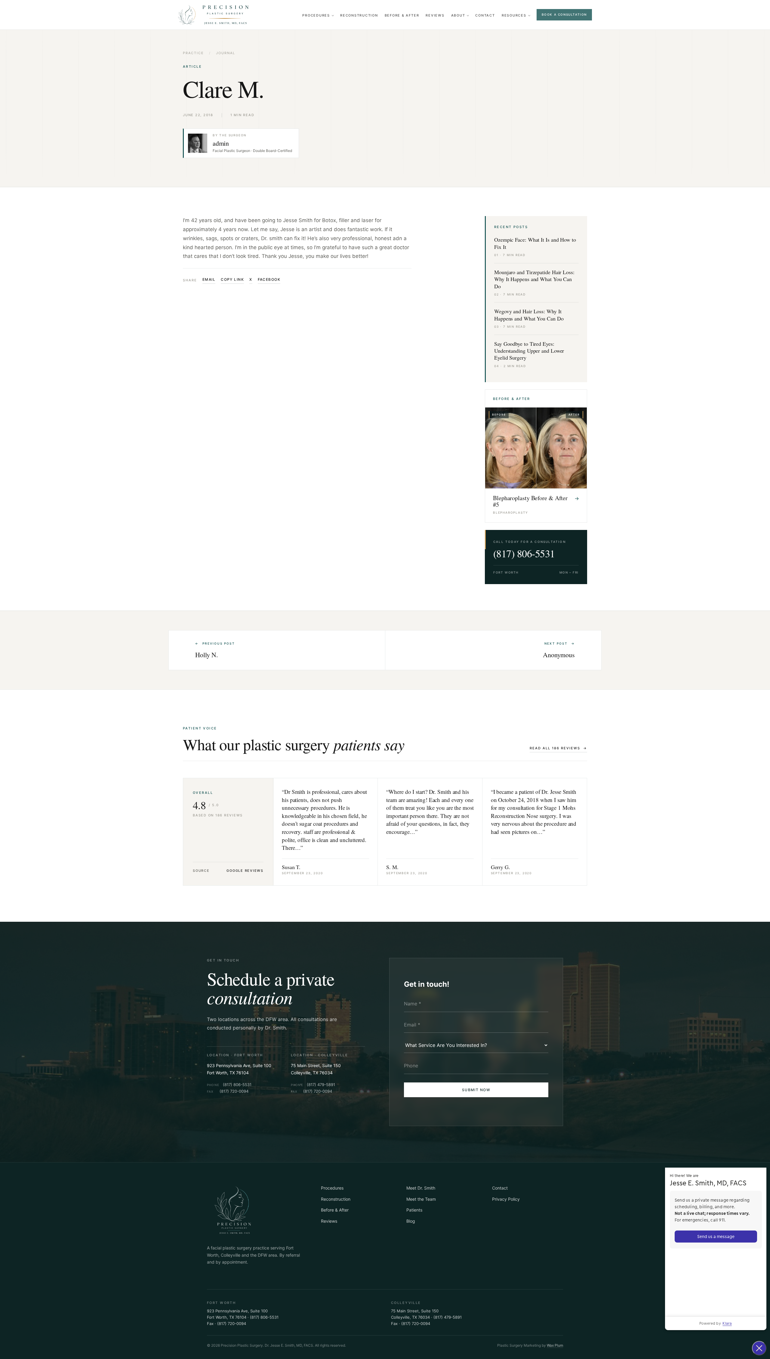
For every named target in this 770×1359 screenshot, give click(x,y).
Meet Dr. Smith (420, 1187)
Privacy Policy (506, 1199)
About (458, 15)
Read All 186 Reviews (558, 748)
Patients (414, 1209)
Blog (410, 1221)
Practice (193, 53)
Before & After (402, 15)
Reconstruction (359, 15)
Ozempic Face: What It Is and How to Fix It (535, 243)
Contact (485, 15)
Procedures (316, 15)
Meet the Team (421, 1199)
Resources (514, 15)
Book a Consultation (564, 14)
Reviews (435, 15)
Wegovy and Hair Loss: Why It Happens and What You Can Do (529, 315)
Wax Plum (555, 1345)
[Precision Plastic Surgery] (214, 15)
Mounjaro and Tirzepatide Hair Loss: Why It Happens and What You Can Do (534, 279)
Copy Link (232, 279)
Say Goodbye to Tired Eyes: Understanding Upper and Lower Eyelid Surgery (529, 350)
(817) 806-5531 (524, 553)
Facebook (269, 279)
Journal (225, 53)
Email (208, 279)
